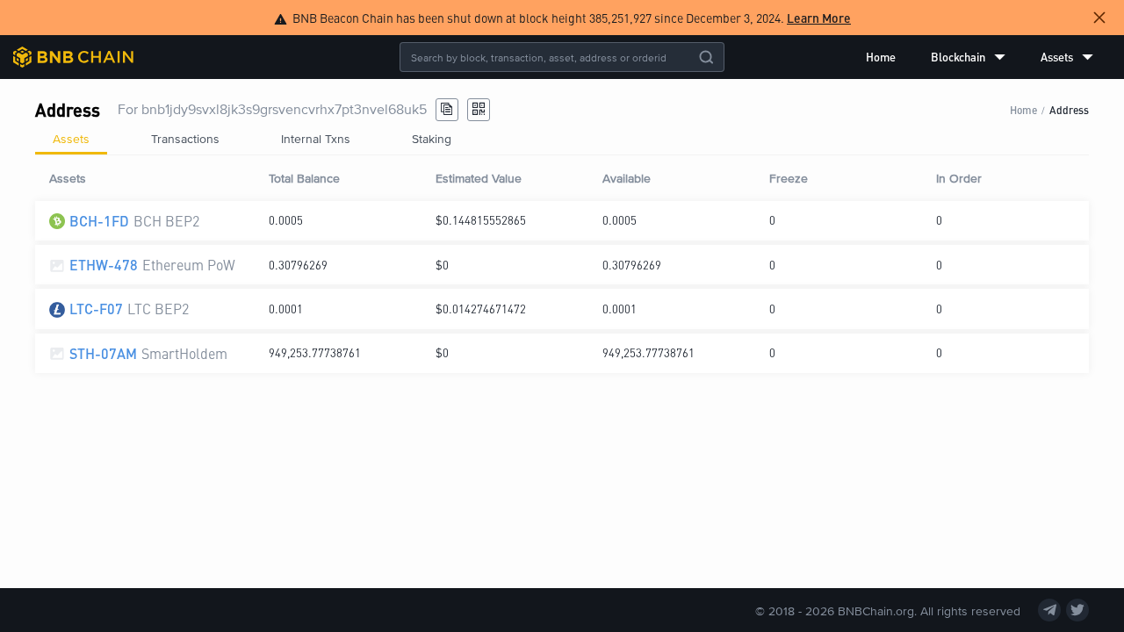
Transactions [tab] (185, 138)
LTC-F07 (96, 308)
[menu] (979, 57)
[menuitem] (880, 57)
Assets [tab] (71, 138)
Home (881, 56)
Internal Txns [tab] (315, 138)
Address (1069, 109)
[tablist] (562, 138)
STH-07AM (103, 353)
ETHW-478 (103, 265)
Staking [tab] (431, 138)
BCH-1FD (99, 221)
